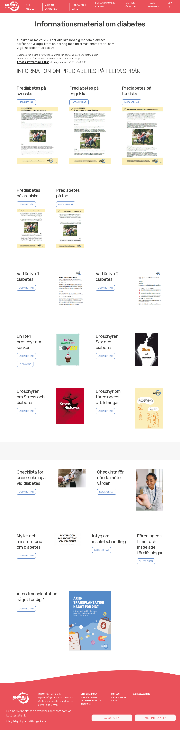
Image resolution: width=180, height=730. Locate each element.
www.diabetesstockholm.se (59, 701)
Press (114, 701)
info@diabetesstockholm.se (33, 62)
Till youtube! (146, 561)
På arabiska (25, 364)
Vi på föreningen (89, 697)
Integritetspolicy (14, 721)
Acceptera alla (155, 717)
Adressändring (141, 694)
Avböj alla (112, 717)
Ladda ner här (26, 288)
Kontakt (116, 694)
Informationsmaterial (92, 701)
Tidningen (86, 704)
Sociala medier (118, 697)
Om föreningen (89, 694)
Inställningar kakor (36, 721)
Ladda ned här (26, 102)
